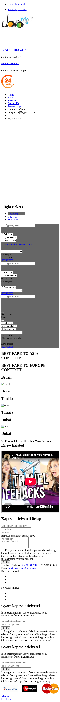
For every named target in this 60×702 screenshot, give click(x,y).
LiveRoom (6, 699)
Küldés (6, 562)
